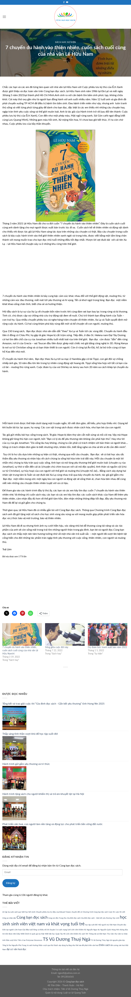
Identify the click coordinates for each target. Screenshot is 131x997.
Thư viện (110, 934)
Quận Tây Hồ (60, 934)
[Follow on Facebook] (64, 2)
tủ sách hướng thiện (34, 945)
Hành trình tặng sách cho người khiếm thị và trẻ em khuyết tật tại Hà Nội (43, 794)
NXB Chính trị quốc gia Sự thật (32, 934)
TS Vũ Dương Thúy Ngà (100, 940)
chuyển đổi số (76, 912)
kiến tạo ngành (8, 930)
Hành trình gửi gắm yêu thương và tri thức (26, 764)
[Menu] (4, 17)
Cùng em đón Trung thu (57, 918)
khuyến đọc (121, 925)
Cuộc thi (111, 912)
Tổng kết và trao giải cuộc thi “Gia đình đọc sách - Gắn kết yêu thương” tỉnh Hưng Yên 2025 (53, 703)
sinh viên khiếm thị (73, 934)
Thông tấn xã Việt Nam (97, 934)
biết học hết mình (28, 912)
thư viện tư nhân (121, 934)
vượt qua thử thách (50, 945)
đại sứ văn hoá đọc (16, 949)
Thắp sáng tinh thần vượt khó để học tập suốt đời (30, 734)
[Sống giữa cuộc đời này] (65, 634)
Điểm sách (104, 945)
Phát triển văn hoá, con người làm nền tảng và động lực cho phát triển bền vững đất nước (52, 824)
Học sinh (115, 918)
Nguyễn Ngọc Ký (93, 930)
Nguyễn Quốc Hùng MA (109, 930)
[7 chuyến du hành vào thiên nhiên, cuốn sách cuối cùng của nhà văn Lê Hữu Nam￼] (22, 634)
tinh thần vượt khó (9, 940)
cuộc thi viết (120, 912)
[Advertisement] (65, 271)
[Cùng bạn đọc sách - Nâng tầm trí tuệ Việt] (65, 17)
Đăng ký (10, 883)
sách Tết (85, 934)
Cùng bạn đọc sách (32, 917)
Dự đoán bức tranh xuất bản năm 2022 (107, 647)
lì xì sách (59, 930)
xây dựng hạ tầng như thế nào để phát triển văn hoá (78, 945)
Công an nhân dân (9, 918)
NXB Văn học (50, 934)
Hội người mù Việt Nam (107, 925)
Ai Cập (4, 912)
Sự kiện (71, 42)
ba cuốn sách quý (14, 912)
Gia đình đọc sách (74, 918)
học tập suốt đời (91, 925)
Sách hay (60, 42)
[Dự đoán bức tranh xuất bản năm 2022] (107, 634)
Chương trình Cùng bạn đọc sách (95, 912)
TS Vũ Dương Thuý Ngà (66, 939)
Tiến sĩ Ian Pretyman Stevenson (30, 940)
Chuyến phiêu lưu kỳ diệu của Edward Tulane (53, 912)
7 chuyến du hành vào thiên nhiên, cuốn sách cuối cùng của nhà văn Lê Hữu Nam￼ (20, 650)
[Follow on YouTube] (67, 2)
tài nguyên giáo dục (117, 940)
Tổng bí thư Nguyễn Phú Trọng (14, 945)
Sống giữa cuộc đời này (56, 647)
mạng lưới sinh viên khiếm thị (74, 930)
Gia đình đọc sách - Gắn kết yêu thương (96, 918)
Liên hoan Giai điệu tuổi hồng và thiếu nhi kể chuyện (34, 930)
